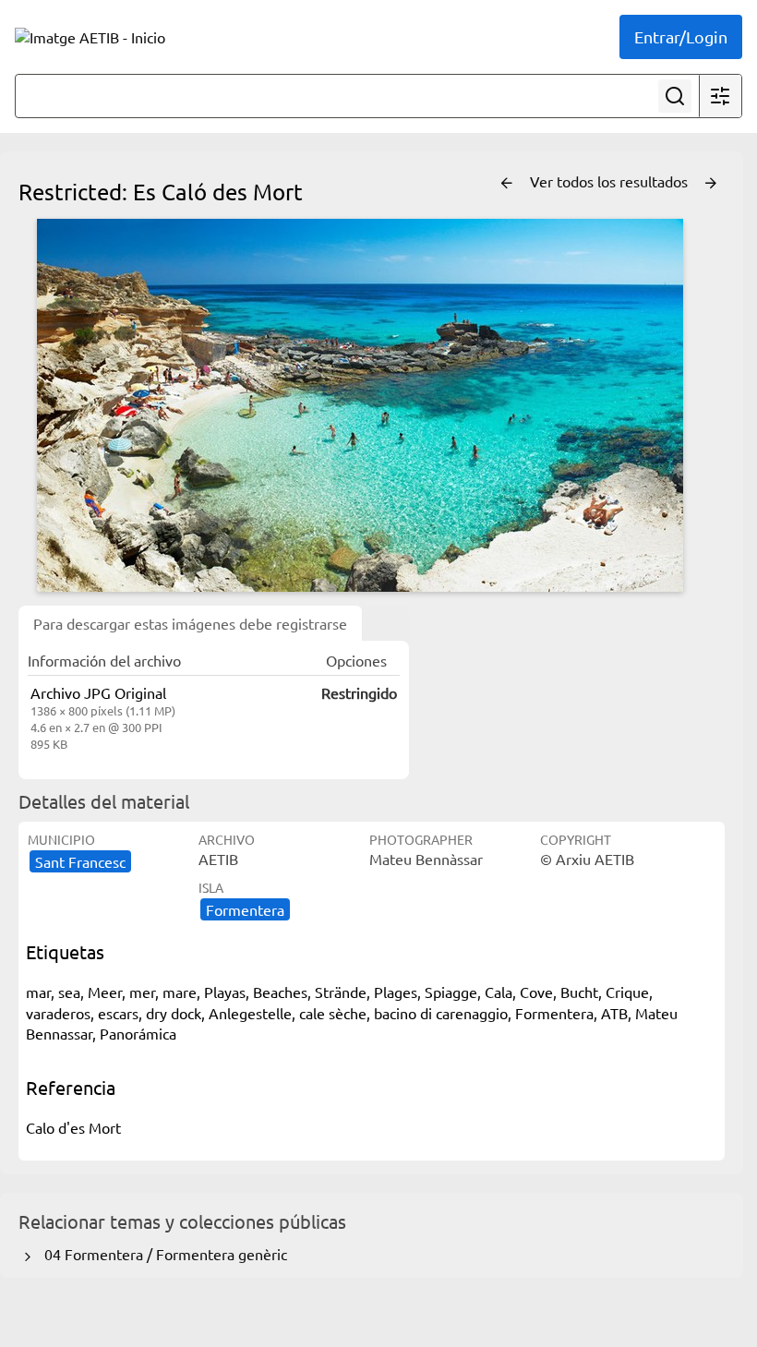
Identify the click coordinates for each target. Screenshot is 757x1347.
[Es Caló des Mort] (360, 405)
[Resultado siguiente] (711, 183)
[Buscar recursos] (674, 96)
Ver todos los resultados (610, 181)
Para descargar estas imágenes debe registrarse (190, 623)
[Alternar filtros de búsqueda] (720, 96)
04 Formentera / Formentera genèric (162, 1254)
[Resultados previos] (507, 183)
